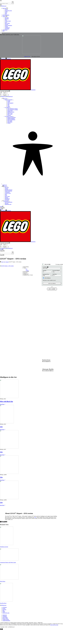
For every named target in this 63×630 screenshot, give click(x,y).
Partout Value (10, 110)
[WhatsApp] (5, 522)
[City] (7, 423)
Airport (27, 270)
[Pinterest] (2, 522)
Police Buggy (2, 581)
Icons (6, 195)
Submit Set (4, 615)
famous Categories (8, 99)
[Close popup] (1, 33)
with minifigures (47, 278)
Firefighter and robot (4, 546)
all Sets (8, 100)
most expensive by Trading (12, 109)
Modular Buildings (11, 118)
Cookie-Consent (5, 619)
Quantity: (44, 270)
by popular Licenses (9, 116)
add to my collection (52, 283)
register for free (27, 56)
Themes (5, 186)
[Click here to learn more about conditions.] (47, 267)
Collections (5, 200)
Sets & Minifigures (8, 202)
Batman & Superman (11, 117)
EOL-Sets (10, 103)
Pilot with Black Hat (6, 401)
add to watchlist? (51, 288)
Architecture (7, 192)
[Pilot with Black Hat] (9, 397)
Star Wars (7, 187)
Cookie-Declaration (6, 620)
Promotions (33, 89)
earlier (8, 106)
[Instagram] (2, 629)
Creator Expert (8, 193)
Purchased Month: (56, 270)
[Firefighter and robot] (6, 544)
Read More (2, 404)
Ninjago (6, 197)
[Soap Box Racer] (6, 601)
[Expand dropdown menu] (13, 116)
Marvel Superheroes (11, 119)
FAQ (1, 209)
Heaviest (9, 115)
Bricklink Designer (8, 189)
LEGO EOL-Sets (5, 612)
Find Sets (5, 98)
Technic (6, 188)
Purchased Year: (46, 274)
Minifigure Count (10, 111)
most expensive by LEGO (12, 108)
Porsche (8, 123)
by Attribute (7, 107)
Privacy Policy (5, 618)
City (26, 269)
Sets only (6, 203)
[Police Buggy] (9, 579)
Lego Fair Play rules (54, 624)
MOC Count (9, 114)
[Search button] (13, 253)
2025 (8, 105)
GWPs (8, 101)
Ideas (6, 194)
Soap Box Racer (3, 603)
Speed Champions (8, 190)
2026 (8, 104)
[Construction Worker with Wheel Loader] (9, 560)
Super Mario (9, 121)
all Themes (7, 199)
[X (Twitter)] (0, 522)
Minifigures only (8, 204)
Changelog (4, 616)
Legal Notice (5, 617)
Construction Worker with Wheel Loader (8, 562)
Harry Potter (9, 120)
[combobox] (5, 253)
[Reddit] (3, 522)
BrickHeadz (7, 198)
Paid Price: (55, 274)
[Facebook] (6, 522)
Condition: (45, 267)
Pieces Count (9, 113)
